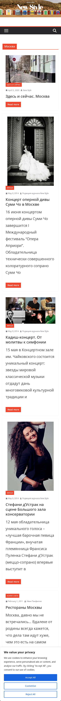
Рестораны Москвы (24, 607)
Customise (30, 685)
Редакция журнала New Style (35, 193)
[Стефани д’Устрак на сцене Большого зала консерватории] (30, 456)
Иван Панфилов (34, 601)
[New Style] (30, 3)
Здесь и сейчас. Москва (28, 96)
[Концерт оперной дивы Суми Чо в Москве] (30, 151)
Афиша (10, 188)
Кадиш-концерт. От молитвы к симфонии (26, 340)
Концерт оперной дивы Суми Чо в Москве (28, 202)
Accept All (30, 677)
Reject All (30, 694)
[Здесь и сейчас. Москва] (30, 69)
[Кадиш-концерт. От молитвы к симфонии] (30, 310)
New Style (27, 90)
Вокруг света (12, 596)
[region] (30, 674)
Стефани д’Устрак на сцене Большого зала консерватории (26, 509)
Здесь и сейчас (13, 85)
